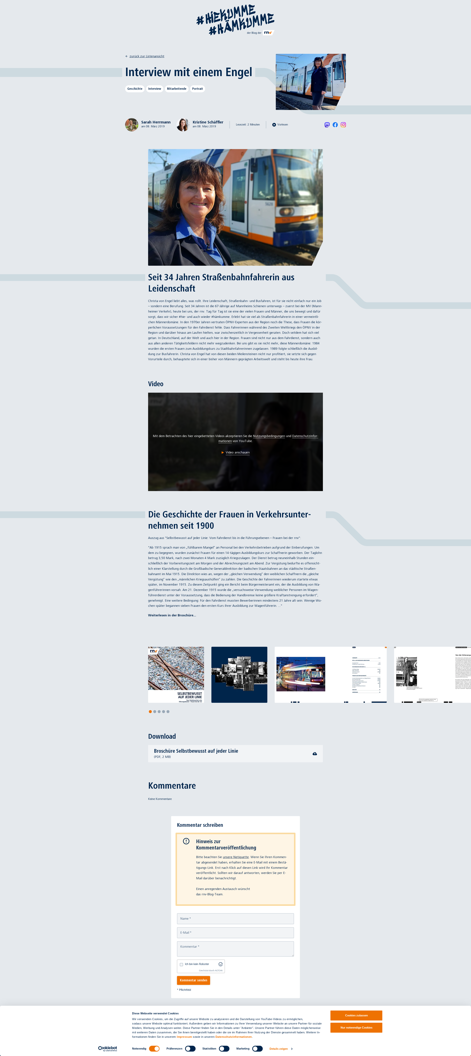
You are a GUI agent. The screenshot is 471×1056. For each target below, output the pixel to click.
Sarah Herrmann (156, 122)
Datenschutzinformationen (233, 1036)
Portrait (197, 88)
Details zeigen (279, 1048)
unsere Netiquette (236, 857)
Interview (154, 88)
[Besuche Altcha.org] (221, 964)
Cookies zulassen (356, 1015)
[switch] (190, 1049)
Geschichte (134, 88)
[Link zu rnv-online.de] (261, 32)
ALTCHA (219, 970)
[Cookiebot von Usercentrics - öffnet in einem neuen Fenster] (108, 1049)
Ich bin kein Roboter (197, 964)
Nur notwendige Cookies (356, 1027)
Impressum (184, 1036)
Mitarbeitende (176, 88)
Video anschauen (238, 452)
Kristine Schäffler (208, 122)
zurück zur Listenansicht (147, 56)
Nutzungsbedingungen (269, 436)
